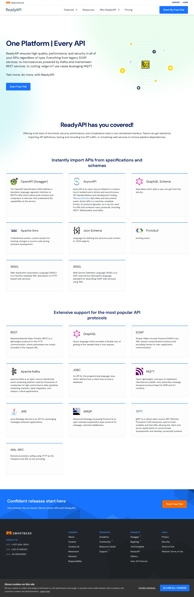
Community (105, 541)
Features (69, 9)
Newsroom (73, 551)
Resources (88, 9)
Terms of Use (168, 546)
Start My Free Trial (173, 9)
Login (185, 2)
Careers (72, 541)
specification (83, 198)
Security (166, 541)
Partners (72, 556)
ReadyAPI (135, 551)
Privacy (165, 537)
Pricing (128, 9)
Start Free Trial (18, 86)
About (71, 537)
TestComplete (137, 546)
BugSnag (134, 541)
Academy (104, 537)
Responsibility (75, 561)
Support (176, 2)
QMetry (134, 556)
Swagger (134, 537)
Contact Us (73, 546)
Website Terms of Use (172, 551)
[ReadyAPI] (21, 10)
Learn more (45, 591)
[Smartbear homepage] (15, 2)
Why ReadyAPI (108, 9)
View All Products (138, 561)
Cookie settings (147, 588)
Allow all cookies (174, 588)
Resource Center (107, 546)
